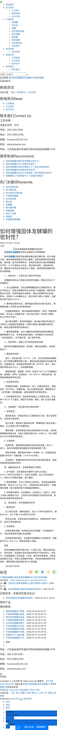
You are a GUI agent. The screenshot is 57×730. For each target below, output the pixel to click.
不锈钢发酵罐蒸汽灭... (16, 637)
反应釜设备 (11, 198)
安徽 (50, 692)
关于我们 (10, 7)
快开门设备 (11, 213)
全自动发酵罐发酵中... (16, 622)
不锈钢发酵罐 (37, 77)
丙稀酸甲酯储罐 (13, 219)
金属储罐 (10, 210)
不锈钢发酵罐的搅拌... (16, 619)
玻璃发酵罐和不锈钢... (16, 611)
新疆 (2, 695)
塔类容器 (16, 39)
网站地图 (24, 689)
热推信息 (4, 689)
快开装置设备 (18, 30)
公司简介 (16, 10)
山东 (54, 692)
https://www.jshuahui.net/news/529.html (28, 580)
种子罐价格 (11, 189)
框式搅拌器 (11, 207)
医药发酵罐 (26, 77)
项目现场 (10, 48)
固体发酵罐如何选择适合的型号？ (21, 169)
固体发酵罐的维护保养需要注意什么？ (23, 160)
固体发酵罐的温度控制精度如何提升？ (25, 588)
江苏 (45, 692)
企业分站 (14, 689)
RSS (32, 689)
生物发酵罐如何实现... (16, 625)
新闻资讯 (10, 54)
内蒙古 (23, 692)
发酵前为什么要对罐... (16, 634)
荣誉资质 (16, 13)
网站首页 (10, 4)
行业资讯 (16, 60)
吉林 (29, 692)
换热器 (15, 36)
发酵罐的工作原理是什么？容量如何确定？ (25, 175)
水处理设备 (17, 42)
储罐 (14, 28)
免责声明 (27, 698)
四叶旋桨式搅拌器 (14, 192)
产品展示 (10, 19)
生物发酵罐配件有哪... (16, 631)
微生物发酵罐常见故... (16, 616)
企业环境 (16, 16)
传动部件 (16, 45)
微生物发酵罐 (15, 77)
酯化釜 (9, 201)
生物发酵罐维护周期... (16, 628)
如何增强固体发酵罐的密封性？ (20, 597)
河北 (17, 692)
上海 (40, 692)
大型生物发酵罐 (40, 577)
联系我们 (10, 66)
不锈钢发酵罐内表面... (16, 614)
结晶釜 (9, 216)
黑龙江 (35, 692)
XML (38, 689)
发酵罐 (15, 22)
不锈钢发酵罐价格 (8, 577)
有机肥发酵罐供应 (24, 577)
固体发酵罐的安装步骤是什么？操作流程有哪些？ (28, 166)
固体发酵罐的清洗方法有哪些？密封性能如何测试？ (29, 172)
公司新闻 (16, 57)
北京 (13, 692)
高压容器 (16, 33)
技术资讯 (16, 63)
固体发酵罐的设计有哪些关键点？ (21, 163)
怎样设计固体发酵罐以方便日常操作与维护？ (28, 583)
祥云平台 (16, 698)
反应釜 (15, 25)
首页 (13, 92)
